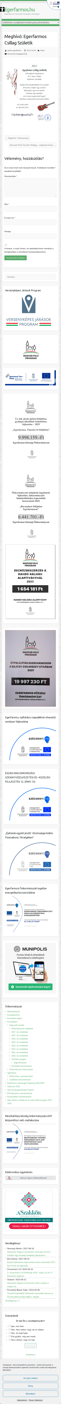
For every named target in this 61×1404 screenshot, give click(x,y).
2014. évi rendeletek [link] (19, 1042)
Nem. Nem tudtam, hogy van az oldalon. (27, 1330)
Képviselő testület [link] (16, 1025)
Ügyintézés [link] (11, 1073)
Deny (30, 1386)
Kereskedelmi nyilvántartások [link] (19, 1097)
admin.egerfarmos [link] (14, 51)
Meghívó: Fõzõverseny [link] (17, 138)
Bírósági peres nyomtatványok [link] (19, 1093)
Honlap (7, 231)
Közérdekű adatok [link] (14, 1018)
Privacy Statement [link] (36, 1400)
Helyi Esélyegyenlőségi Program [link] (20, 1090)
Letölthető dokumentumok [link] (20, 1080)
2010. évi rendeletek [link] (19, 1056)
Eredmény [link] (30, 1354)
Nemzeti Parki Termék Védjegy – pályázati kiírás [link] (32, 145)
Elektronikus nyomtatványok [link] (21, 1076)
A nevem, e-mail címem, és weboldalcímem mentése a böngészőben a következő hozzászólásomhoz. (28, 250)
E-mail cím (9, 218)
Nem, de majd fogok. (19, 1333)
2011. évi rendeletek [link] (19, 1052)
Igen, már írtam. (17, 1326)
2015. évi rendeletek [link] (19, 1039)
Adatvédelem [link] (22, 1400)
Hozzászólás (10, 176)
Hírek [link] (42, 51)
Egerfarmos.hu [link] (19, 9)
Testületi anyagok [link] (18, 1059)
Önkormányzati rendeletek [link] (22, 1029)
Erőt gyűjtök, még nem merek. (23, 1336)
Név (6, 204)
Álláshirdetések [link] (13, 1011)
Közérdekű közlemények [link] (21, 1066)
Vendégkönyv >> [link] (12, 1301)
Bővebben (30, 1394)
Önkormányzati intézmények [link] (21, 1069)
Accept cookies (30, 1378)
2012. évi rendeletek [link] (19, 1049)
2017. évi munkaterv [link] (19, 1035)
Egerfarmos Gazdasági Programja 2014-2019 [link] (25, 1083)
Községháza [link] (12, 1022)
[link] (2, 9)
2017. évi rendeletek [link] (19, 1032)
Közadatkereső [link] (13, 1015)
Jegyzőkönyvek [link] (20, 1063)
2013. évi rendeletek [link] (19, 1046)
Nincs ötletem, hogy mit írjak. (23, 1340)
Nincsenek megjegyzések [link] (17, 54)
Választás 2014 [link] (13, 1086)
